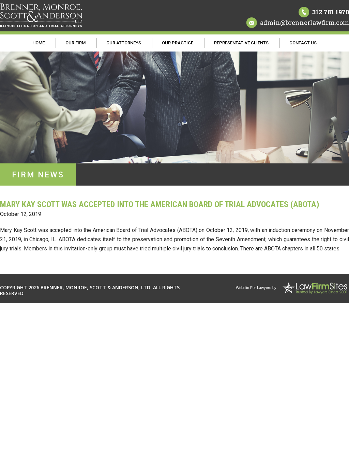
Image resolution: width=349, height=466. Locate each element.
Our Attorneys (123, 42)
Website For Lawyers (253, 288)
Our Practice (177, 42)
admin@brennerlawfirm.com (304, 22)
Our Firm (75, 42)
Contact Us (303, 42)
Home (38, 42)
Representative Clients (241, 42)
